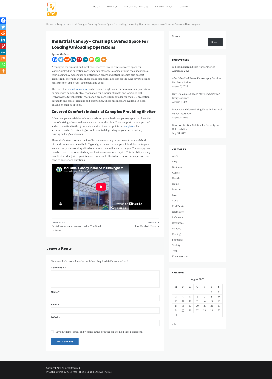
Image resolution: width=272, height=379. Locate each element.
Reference (177, 217)
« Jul (174, 324)
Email (55, 304)
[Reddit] (67, 59)
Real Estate (178, 206)
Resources (178, 222)
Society (176, 245)
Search (176, 36)
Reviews (176, 228)
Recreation (178, 211)
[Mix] (91, 59)
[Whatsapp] (97, 59)
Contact (185, 7)
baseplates (129, 126)
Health (176, 178)
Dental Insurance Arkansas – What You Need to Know (76, 228)
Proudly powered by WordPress (62, 371)
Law (174, 195)
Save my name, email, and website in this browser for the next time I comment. (99, 331)
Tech (175, 250)
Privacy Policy (164, 7)
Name (55, 291)
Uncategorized (180, 256)
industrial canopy (77, 88)
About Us (112, 7)
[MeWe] (85, 59)
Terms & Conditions (136, 7)
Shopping (177, 239)
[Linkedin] (73, 59)
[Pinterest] (79, 59)
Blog (174, 161)
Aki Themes (106, 371)
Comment (57, 267)
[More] (104, 59)
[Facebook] (54, 59)
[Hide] (1, 77)
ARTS (175, 155)
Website (55, 317)
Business (177, 167)
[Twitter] (61, 59)
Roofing (176, 234)
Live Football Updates (147, 226)
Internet (176, 189)
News (175, 200)
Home (96, 7)
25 (183, 310)
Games (176, 172)
